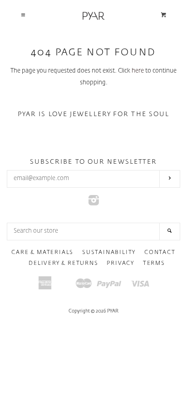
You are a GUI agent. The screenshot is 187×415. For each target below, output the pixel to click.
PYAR (112, 311)
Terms (154, 263)
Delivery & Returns (63, 263)
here (138, 71)
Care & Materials (42, 252)
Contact (160, 252)
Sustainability (109, 252)
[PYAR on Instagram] (93, 203)
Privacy (120, 263)
